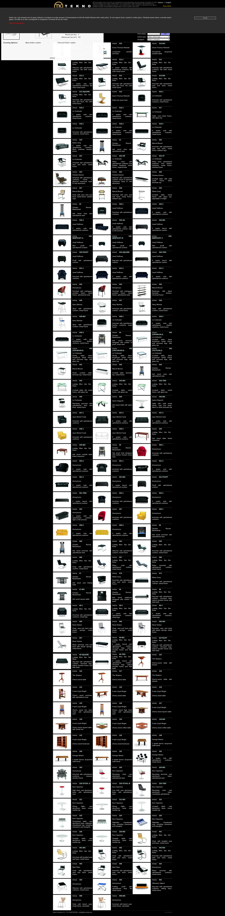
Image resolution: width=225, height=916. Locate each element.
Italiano (160, 2)
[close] (52, 58)
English (168, 2)
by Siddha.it (168, 912)
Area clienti (167, 6)
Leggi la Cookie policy (16, 23)
